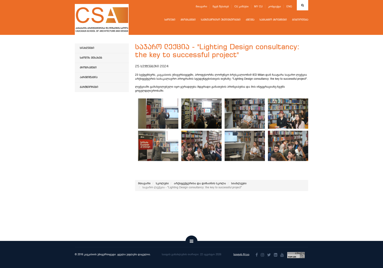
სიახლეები (87, 48)
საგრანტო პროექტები (273, 20)
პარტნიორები (89, 87)
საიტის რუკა (241, 254)
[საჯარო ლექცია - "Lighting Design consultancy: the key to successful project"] (165, 113)
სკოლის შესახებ (91, 57)
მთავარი (201, 6)
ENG (289, 6)
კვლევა (250, 20)
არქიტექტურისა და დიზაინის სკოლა (200, 183)
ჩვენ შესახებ (221, 6)
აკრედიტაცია (89, 77)
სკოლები (169, 20)
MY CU (258, 6)
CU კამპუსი (241, 6)
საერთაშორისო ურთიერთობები (221, 20)
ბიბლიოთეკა (300, 20)
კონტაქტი (274, 6)
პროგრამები (188, 20)
